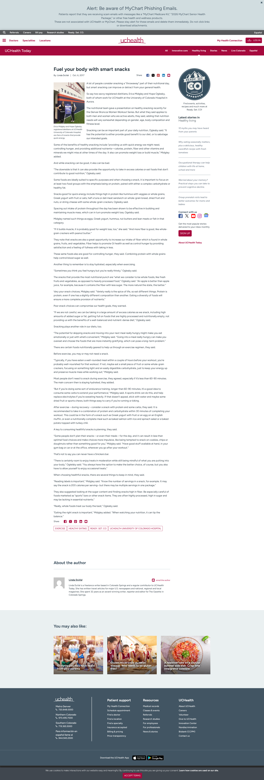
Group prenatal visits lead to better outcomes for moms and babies (194, 201)
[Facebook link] (180, 216)
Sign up (185, 233)
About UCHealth (187, 706)
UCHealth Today (18, 50)
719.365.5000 (65, 726)
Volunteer (184, 714)
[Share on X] (153, 75)
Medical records (151, 706)
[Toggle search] (4, 32)
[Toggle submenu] (4, 40)
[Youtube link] (193, 216)
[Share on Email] (168, 75)
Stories (213, 50)
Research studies (55, 32)
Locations (44, 40)
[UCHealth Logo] (64, 699)
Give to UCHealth (187, 719)
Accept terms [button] (132, 775)
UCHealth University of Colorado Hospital (135, 528)
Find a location (114, 719)
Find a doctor (113, 714)
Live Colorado (238, 50)
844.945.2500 (66, 738)
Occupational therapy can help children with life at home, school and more (194, 166)
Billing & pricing (115, 731)
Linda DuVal (63, 75)
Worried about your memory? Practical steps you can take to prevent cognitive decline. (194, 183)
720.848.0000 (66, 709)
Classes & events (151, 710)
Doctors (13, 40)
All (166, 50)
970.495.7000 (66, 718)
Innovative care (180, 50)
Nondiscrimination (188, 727)
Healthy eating (78, 528)
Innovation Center (188, 723)
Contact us (184, 736)
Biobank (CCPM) (187, 731)
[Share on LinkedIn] (163, 75)
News (224, 50)
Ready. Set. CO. (76, 32)
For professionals (151, 727)
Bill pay (39, 32)
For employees (150, 723)
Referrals (14, 32)
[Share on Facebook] (147, 75)
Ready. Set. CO (98, 528)
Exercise (60, 528)
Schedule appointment (118, 710)
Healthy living (199, 50)
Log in (256, 40)
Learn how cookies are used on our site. (199, 770)
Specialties (29, 40)
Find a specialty (115, 723)
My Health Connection (229, 40)
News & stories (150, 731)
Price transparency (116, 736)
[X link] (187, 216)
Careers (27, 32)
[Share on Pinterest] (158, 75)
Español (258, 32)
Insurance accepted (117, 727)
